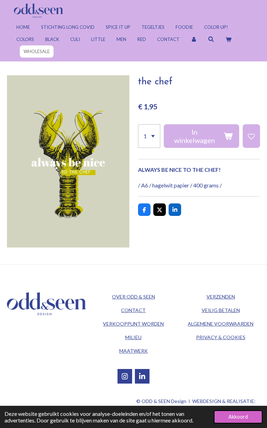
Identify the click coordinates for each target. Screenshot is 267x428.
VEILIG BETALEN (221, 310)
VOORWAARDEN (220, 324)
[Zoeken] (211, 39)
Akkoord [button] (238, 417)
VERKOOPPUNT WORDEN (133, 324)
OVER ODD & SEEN (133, 297)
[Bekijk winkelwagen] (228, 39)
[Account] (193, 39)
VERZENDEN (221, 297)
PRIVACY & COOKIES (220, 337)
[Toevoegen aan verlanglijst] (251, 136)
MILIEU (133, 337)
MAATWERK (133, 351)
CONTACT (133, 310)
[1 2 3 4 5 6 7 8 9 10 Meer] (149, 136)
